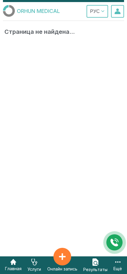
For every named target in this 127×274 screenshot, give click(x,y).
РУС (95, 11)
